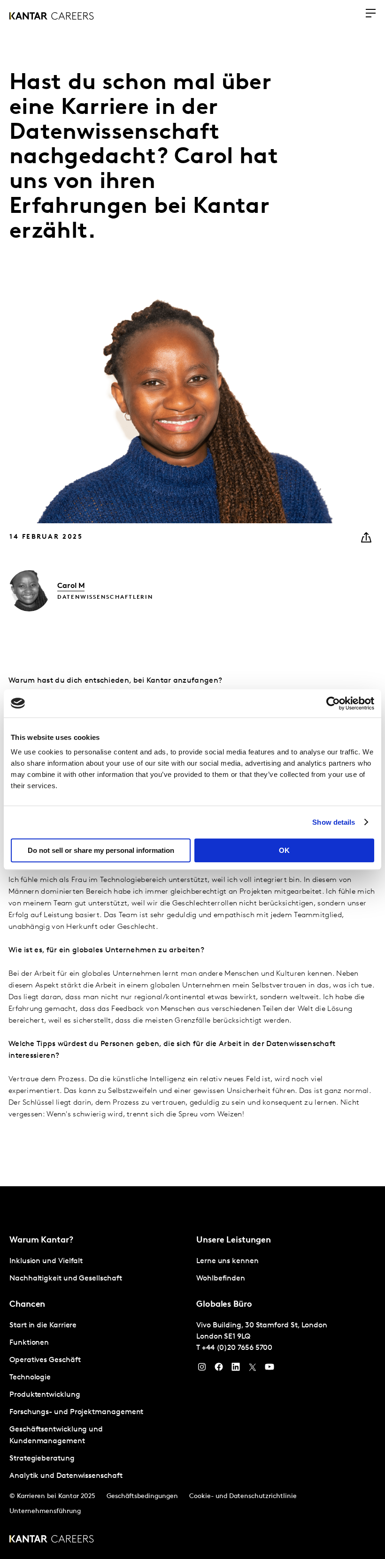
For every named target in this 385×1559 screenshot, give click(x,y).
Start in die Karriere (43, 1325)
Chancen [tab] (27, 1305)
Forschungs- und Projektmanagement (76, 1412)
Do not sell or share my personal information (101, 850)
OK (284, 850)
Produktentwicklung (44, 1395)
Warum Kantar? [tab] (41, 1240)
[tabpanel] (99, 1270)
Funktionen (29, 1343)
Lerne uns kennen (227, 1261)
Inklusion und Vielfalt (46, 1261)
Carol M (71, 586)
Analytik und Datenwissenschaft (66, 1476)
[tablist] (192, 1372)
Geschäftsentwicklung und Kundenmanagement (56, 1435)
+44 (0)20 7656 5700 (237, 1348)
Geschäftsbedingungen (142, 1496)
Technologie (30, 1377)
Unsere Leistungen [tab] (233, 1240)
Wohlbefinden (220, 1278)
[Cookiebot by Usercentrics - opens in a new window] (333, 703)
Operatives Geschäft (44, 1360)
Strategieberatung (42, 1458)
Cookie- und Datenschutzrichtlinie (243, 1496)
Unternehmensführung (45, 1511)
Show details (333, 822)
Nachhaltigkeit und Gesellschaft (65, 1278)
